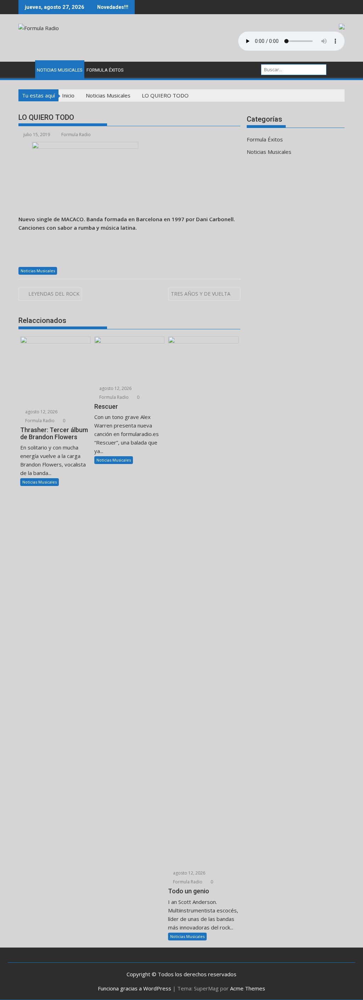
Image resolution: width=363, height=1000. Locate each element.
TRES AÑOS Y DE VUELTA (200, 293)
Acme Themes (247, 988)
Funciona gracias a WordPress (134, 988)
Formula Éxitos (105, 70)
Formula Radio (76, 135)
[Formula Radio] (25, 69)
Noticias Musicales (60, 70)
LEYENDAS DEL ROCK (53, 293)
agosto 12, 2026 (40, 412)
